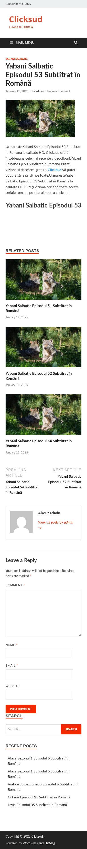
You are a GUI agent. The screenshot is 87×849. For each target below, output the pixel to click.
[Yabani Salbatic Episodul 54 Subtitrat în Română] (43, 416)
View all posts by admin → (55, 525)
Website (13, 686)
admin (40, 91)
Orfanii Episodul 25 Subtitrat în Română (39, 797)
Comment (15, 585)
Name (12, 645)
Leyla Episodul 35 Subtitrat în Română (37, 805)
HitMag (50, 843)
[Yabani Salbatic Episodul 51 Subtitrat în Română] (43, 281)
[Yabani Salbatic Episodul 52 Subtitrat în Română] (43, 349)
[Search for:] (43, 729)
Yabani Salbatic (17, 59)
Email (12, 665)
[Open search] (75, 43)
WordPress (30, 843)
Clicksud (26, 19)
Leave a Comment (58, 91)
